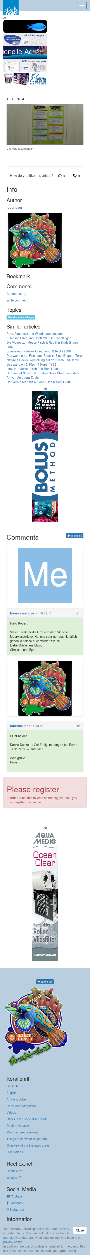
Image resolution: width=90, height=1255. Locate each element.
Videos (11, 1112)
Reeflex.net (14, 1171)
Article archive (16, 1099)
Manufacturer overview (22, 1132)
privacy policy (12, 1242)
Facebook (16, 1203)
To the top (76, 535)
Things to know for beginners (27, 1139)
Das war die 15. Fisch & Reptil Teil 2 (31, 364)
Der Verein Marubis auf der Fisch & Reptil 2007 (39, 382)
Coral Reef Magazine (21, 1106)
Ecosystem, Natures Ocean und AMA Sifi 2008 (39, 351)
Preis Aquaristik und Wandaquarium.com (35, 333)
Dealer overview (18, 1125)
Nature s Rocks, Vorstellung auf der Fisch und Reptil (43, 360)
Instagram (16, 1209)
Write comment (17, 300)
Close (80, 1230)
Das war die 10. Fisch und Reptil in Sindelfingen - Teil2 (44, 355)
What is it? (14, 1177)
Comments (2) (16, 293)
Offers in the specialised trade (27, 1119)
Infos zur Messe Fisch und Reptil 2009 (33, 368)
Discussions (15, 1152)
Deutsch (12, 1086)
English (12, 1092)
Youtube (16, 1196)
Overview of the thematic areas (28, 1145)
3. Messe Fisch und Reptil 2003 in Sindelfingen (39, 338)
